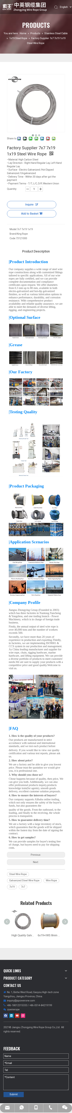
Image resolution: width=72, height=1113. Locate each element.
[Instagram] (23, 1015)
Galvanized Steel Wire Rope (24, 880)
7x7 (23, 886)
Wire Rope (51, 880)
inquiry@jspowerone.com (21, 1000)
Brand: (13, 233)
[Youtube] (17, 1015)
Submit (14, 1094)
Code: (13, 238)
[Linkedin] (11, 1015)
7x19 (12, 886)
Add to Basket (29, 213)
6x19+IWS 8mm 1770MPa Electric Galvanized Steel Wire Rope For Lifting (49, 935)
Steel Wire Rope (18, 874)
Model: (13, 229)
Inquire (29, 204)
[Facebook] (5, 1015)
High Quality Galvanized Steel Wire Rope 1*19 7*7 (22, 935)
